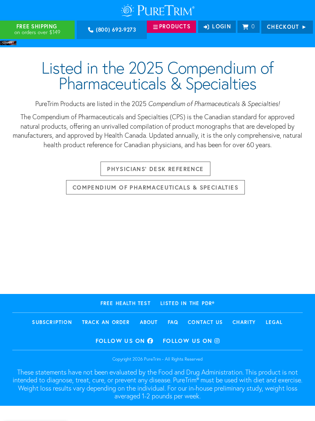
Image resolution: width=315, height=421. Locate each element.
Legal (274, 322)
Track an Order (106, 322)
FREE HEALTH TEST (125, 303)
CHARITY (244, 322)
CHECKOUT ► (287, 26)
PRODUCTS (175, 26)
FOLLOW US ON (121, 341)
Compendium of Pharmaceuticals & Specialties (155, 187)
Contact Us (205, 322)
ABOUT (149, 322)
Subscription (52, 322)
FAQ (173, 322)
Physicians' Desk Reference (155, 169)
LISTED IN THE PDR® (187, 303)
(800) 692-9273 (115, 29)
